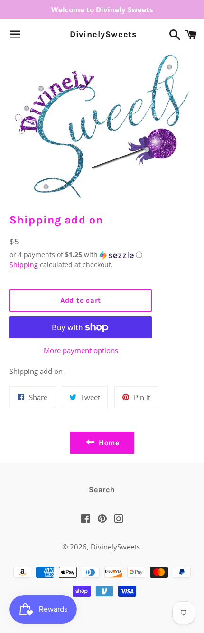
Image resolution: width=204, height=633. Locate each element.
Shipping (23, 264)
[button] (80, 255)
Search (102, 489)
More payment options (81, 350)
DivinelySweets (102, 34)
